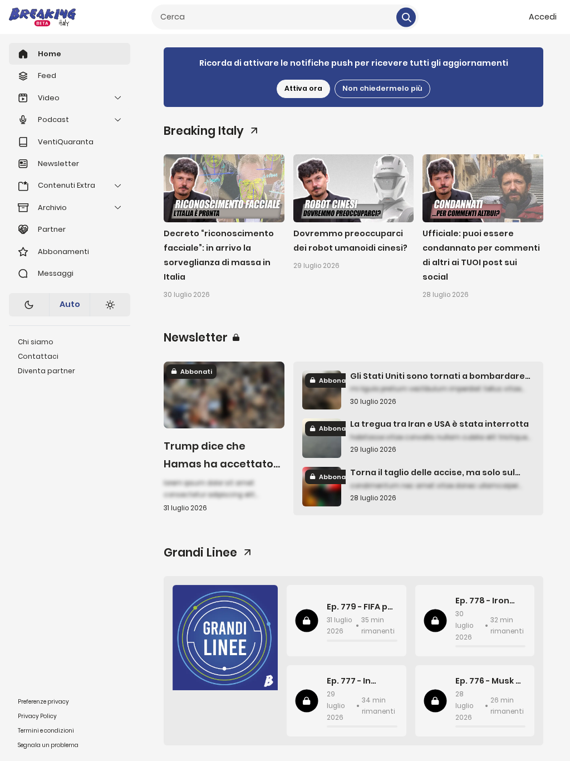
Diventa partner (46, 370)
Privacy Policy (37, 716)
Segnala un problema (48, 745)
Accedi (543, 16)
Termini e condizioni (46, 730)
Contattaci (38, 356)
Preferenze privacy (43, 701)
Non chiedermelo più (382, 88)
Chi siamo (35, 342)
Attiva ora (303, 88)
